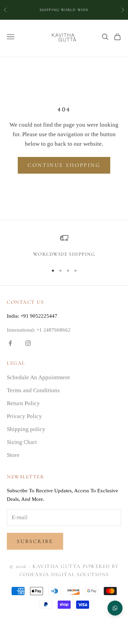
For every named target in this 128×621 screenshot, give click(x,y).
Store (13, 455)
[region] (64, 246)
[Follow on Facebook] (10, 343)
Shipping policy (26, 429)
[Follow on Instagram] (28, 343)
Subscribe (35, 541)
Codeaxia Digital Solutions (64, 574)
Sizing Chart (22, 442)
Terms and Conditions (33, 390)
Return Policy (23, 403)
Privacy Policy (24, 416)
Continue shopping (64, 165)
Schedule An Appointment (38, 377)
